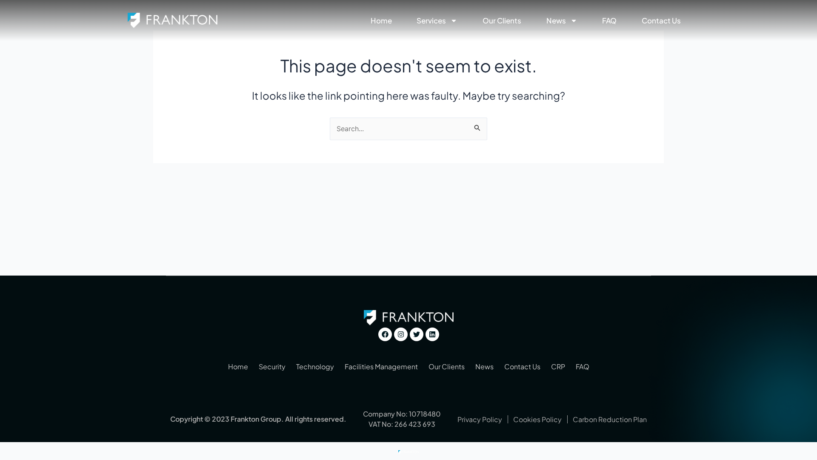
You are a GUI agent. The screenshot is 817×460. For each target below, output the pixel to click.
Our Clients (502, 20)
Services (431, 20)
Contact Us (661, 20)
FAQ (609, 20)
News (556, 20)
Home (381, 20)
